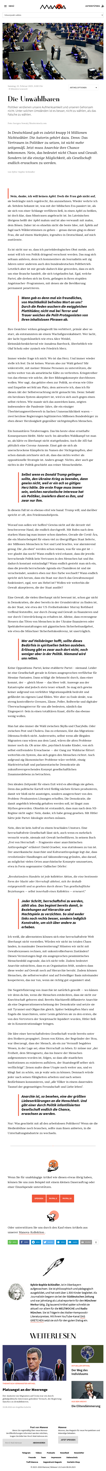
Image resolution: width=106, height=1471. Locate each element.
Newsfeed (64, 1453)
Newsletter (79, 1453)
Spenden (39, 1198)
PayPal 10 (67, 1198)
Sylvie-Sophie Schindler (23, 172)
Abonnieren (39, 1442)
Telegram (26, 1453)
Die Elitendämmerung (85, 1406)
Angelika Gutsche (23, 1407)
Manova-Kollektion (32, 1232)
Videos (39, 1453)
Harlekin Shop (73, 1462)
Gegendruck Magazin (52, 1462)
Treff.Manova (32, 1462)
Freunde (32, 1457)
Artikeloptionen (78, 87)
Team (43, 1457)
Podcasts (51, 1453)
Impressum (56, 1457)
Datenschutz (72, 1457)
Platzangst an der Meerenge (25, 1389)
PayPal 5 (53, 1198)
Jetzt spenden (68, 1439)
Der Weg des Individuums (79, 1372)
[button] (13, 1242)
